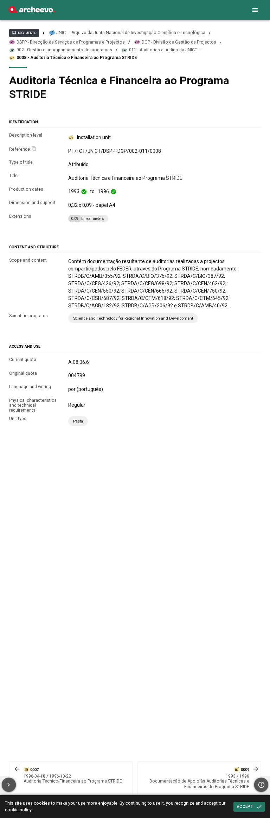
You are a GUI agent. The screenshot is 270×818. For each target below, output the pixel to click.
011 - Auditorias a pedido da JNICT (163, 49)
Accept (245, 806)
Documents (24, 33)
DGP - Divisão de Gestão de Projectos (179, 42)
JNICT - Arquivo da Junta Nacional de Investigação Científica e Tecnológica (130, 32)
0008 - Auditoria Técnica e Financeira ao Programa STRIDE (77, 57)
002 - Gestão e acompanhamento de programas (64, 49)
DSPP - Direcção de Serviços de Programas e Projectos (71, 42)
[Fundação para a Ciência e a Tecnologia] (31, 11)
